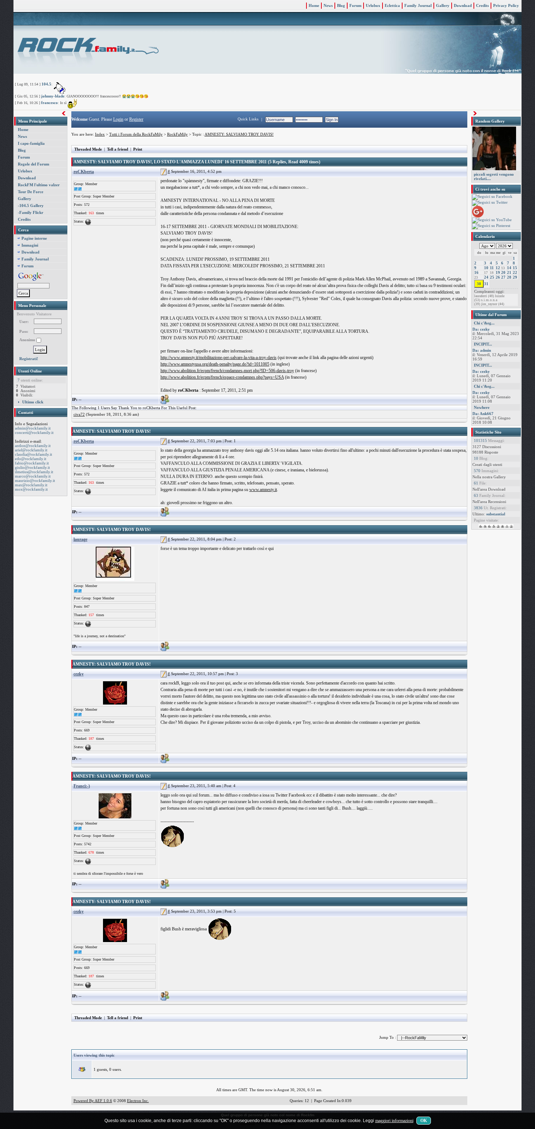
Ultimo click (32, 402)
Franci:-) (82, 786)
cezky (79, 674)
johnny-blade (52, 96)
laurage (80, 539)
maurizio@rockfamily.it (35, 480)
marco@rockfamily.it (33, 476)
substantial (495, 514)
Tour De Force (30, 192)
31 (486, 284)
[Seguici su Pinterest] (491, 226)
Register (136, 119)
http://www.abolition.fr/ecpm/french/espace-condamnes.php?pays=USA (222, 377)
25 (492, 277)
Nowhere (482, 407)
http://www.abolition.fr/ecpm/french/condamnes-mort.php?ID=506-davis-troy (227, 370)
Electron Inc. (138, 1100)
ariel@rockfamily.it (31, 450)
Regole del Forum (33, 164)
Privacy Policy (506, 5)
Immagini (29, 245)
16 (476, 272)
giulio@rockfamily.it (32, 467)
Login (118, 119)
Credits (482, 5)
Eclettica (392, 5)
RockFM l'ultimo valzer (39, 185)
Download (463, 5)
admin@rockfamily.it (33, 428)
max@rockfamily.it (31, 485)
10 (486, 268)
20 (503, 272)
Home (314, 5)
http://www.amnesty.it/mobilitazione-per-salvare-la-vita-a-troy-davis (218, 357)
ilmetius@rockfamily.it (34, 472)
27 (503, 277)
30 (479, 284)
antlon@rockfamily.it (33, 445)
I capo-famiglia (31, 143)
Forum (355, 5)
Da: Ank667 (483, 413)
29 (515, 277)
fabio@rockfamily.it (32, 463)
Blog (341, 5)
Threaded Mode (88, 149)
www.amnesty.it (263, 489)
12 (498, 268)
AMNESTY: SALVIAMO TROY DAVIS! (239, 134)
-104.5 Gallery (31, 205)
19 (498, 272)
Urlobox (373, 5)
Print (137, 149)
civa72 (79, 414)
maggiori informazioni (394, 1120)
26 (498, 277)
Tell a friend (117, 149)
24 (486, 277)
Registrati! (28, 358)
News (328, 5)
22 (515, 272)
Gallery (442, 5)
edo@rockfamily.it (30, 458)
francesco (49, 102)
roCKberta (84, 171)
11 (492, 268)
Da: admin (481, 350)
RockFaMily (177, 134)
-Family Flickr (30, 212)
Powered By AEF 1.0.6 (93, 1100)
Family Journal (418, 5)
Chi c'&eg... (484, 323)
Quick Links (248, 119)
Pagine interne (34, 238)
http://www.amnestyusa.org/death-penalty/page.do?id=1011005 (214, 364)
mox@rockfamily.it (31, 489)
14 (509, 268)
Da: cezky (481, 329)
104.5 (46, 84)
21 (509, 272)
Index (100, 134)
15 (515, 268)
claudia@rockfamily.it (33, 454)
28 (509, 277)
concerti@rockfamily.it (34, 432)
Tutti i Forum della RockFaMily (136, 134)
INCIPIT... (483, 344)
